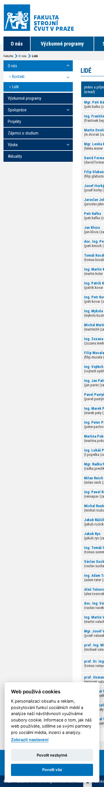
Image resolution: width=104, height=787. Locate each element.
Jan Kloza (92, 227)
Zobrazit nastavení (30, 739)
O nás (17, 44)
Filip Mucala (94, 353)
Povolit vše (52, 769)
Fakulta (8, 56)
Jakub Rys (92, 534)
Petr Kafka (92, 213)
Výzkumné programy (62, 44)
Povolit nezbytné (52, 755)
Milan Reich (93, 478)
